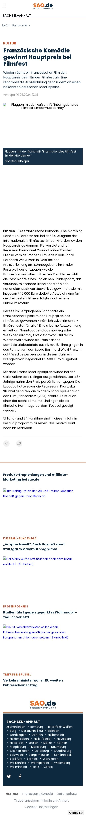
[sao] (43, 705)
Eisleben (53, 731)
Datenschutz (67, 793)
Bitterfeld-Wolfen (60, 727)
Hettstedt (16, 743)
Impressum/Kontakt (37, 793)
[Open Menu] (4, 7)
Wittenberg (62, 763)
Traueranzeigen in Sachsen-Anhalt (41, 800)
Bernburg (36, 727)
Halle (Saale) (43, 739)
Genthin (37, 735)
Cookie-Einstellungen (41, 807)
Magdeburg (18, 747)
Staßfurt (16, 759)
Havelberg (64, 739)
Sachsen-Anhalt (16, 15)
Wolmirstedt (18, 767)
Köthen (62, 743)
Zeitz (35, 767)
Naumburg (58, 747)
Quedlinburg (62, 751)
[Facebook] (20, 776)
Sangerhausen (39, 755)
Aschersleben (15, 727)
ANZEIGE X (76, 812)
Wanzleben (50, 759)
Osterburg (42, 751)
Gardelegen (18, 735)
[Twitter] (8, 776)
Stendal (32, 759)
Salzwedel (17, 755)
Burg (13, 731)
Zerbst (48, 767)
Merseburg (38, 747)
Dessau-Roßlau (32, 731)
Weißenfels (18, 763)
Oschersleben (19, 751)
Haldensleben (19, 739)
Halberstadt (56, 735)
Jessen (33, 743)
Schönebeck (63, 755)
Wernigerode (40, 763)
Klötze (47, 743)
